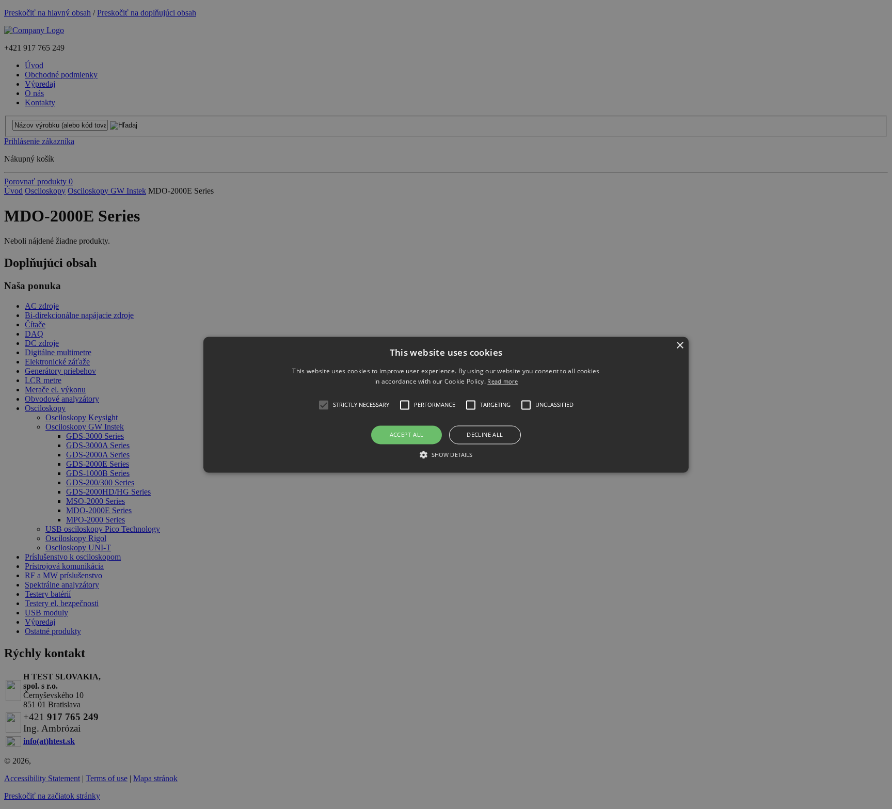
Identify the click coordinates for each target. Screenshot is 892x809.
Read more (502, 381)
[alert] (446, 404)
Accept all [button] (407, 435)
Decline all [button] (485, 435)
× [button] (679, 346)
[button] (446, 404)
